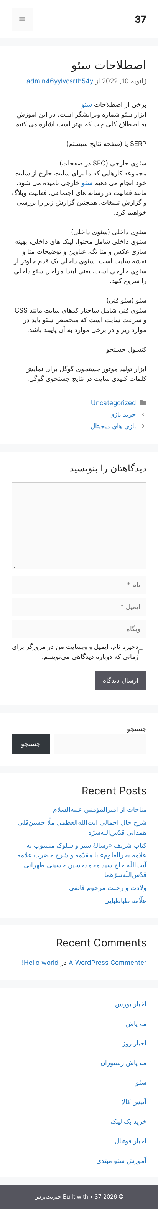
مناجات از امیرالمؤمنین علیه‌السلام (99, 809)
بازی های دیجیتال (113, 426)
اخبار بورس (130, 1004)
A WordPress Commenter (107, 962)
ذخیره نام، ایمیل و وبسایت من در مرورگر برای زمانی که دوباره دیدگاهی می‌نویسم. (75, 651)
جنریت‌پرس (47, 1196)
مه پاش (136, 1023)
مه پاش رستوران (123, 1063)
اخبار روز (134, 1043)
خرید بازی (122, 414)
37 (140, 19)
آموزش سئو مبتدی (121, 1160)
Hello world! (40, 962)
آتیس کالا (134, 1102)
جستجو (136, 729)
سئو (86, 104)
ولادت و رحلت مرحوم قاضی (107, 887)
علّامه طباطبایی (125, 901)
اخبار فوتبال (130, 1141)
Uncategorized (113, 403)
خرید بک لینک (128, 1121)
